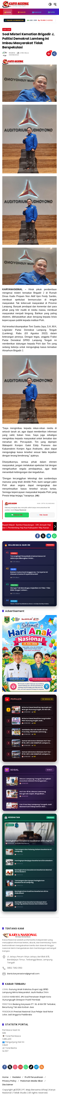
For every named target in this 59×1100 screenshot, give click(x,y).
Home (5, 1077)
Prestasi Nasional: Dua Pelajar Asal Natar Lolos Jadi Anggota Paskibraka (27, 1013)
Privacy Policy (9, 1080)
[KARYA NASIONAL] (15, 4)
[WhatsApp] (54, 536)
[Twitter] (43, 536)
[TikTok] (31, 1067)
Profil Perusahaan (34, 1077)
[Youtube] (20, 1067)
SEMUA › (50, 770)
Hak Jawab (42, 515)
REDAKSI (12, 53)
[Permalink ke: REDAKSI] (5, 53)
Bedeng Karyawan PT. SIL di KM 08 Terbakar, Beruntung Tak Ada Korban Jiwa (29, 1006)
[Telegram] (48, 536)
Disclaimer (7, 1084)
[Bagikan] (54, 53)
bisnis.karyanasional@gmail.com (23, 973)
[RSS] (41, 1067)
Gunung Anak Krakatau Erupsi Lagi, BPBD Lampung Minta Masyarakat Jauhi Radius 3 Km (25, 991)
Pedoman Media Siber (31, 1080)
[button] (50, 4)
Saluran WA (16, 515)
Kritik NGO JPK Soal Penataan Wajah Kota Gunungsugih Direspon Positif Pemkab (26, 998)
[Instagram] (15, 1067)
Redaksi (16, 1077)
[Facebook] (37, 536)
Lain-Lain (6, 29)
